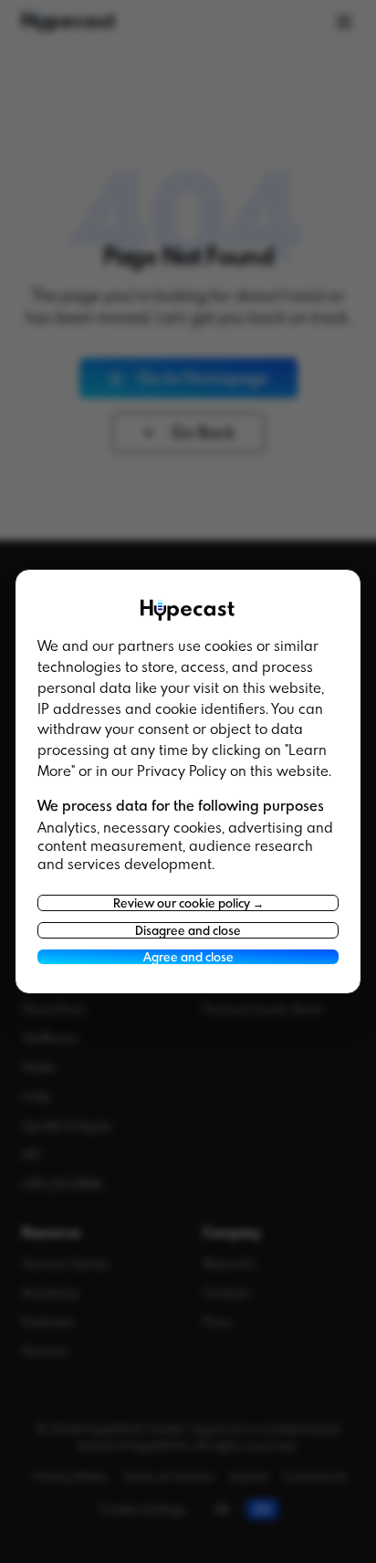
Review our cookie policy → (188, 903)
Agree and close (188, 956)
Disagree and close (188, 930)
